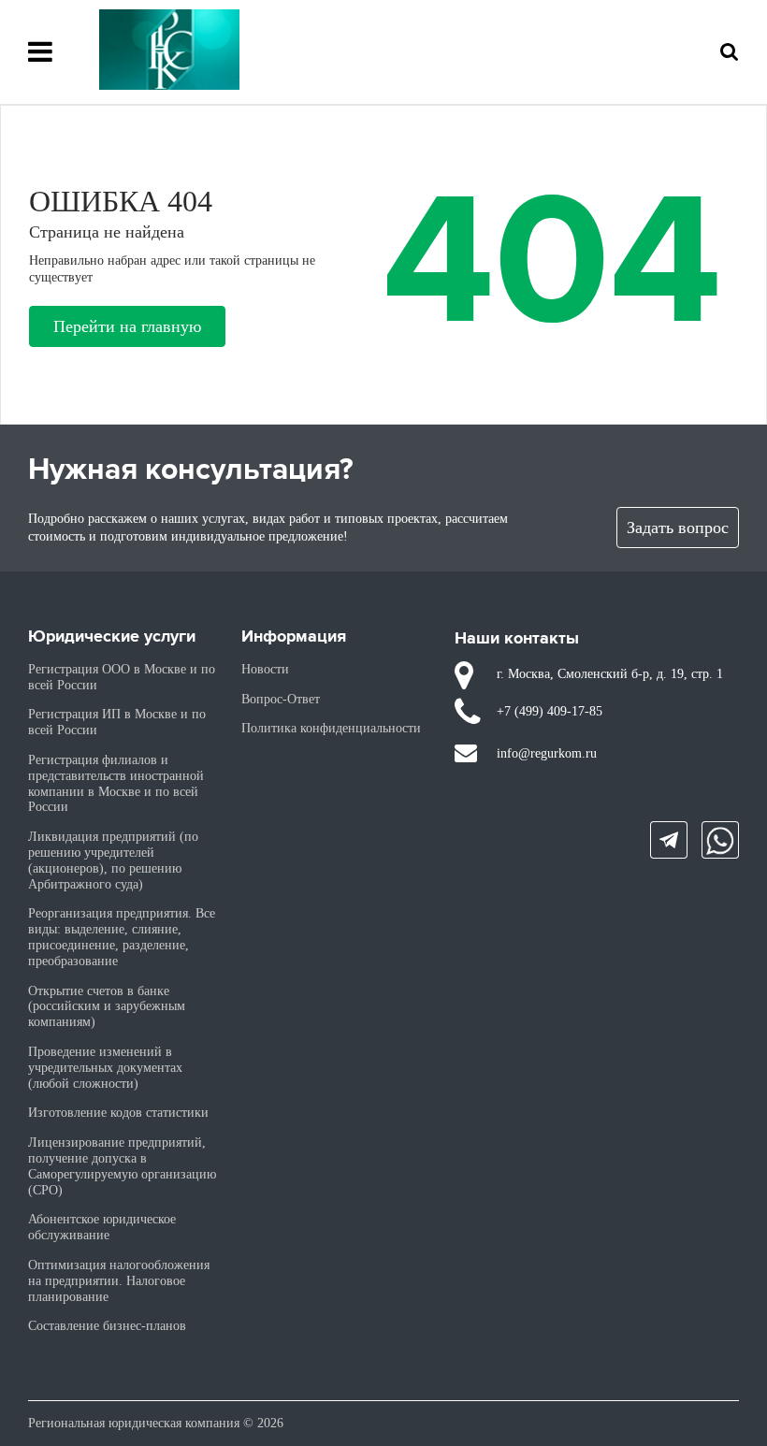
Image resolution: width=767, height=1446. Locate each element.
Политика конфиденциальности (331, 728)
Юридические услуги (111, 637)
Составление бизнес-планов (107, 1326)
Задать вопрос (678, 527)
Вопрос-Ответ (280, 699)
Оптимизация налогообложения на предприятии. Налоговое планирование (119, 1281)
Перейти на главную (127, 326)
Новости (265, 669)
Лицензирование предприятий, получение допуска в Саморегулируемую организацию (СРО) (122, 1165)
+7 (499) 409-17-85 (549, 711)
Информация (293, 637)
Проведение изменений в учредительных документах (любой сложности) (105, 1068)
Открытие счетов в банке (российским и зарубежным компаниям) (106, 1007)
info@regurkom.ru (547, 753)
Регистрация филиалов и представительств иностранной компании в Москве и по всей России (116, 783)
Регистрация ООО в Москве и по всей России (121, 677)
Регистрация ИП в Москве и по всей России (117, 722)
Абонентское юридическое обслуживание (102, 1227)
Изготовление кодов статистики (118, 1113)
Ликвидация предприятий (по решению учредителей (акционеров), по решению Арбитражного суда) (113, 860)
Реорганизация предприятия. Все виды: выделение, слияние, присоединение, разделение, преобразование (121, 936)
